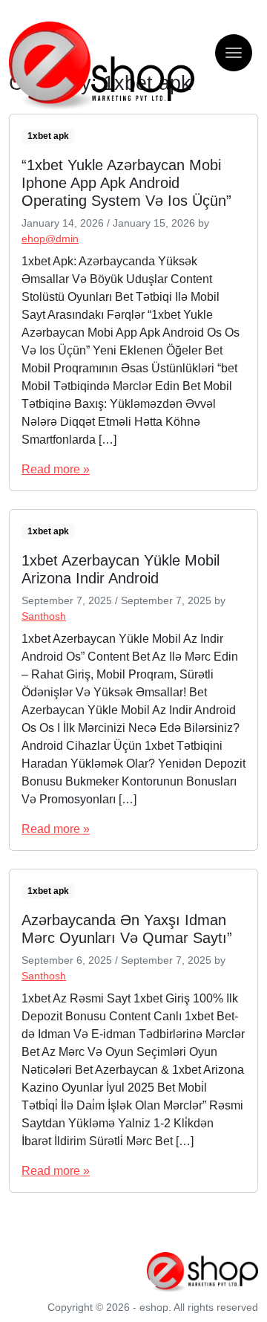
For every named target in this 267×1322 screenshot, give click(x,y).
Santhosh (44, 616)
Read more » (56, 469)
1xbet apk (48, 136)
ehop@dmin (50, 238)
